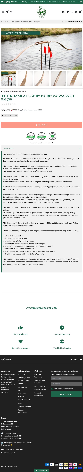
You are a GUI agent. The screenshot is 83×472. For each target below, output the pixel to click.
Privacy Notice (40, 390)
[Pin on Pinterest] (73, 21)
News (20, 403)
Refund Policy (39, 386)
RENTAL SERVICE (24, 400)
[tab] (41, 148)
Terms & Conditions (38, 394)
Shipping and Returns (39, 381)
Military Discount (24, 407)
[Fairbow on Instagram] (9, 2)
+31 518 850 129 (8, 453)
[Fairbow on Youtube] (12, 2)
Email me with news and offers (63, 388)
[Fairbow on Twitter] (2, 2)
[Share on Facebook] (69, 21)
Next (79, 49)
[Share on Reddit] (79, 21)
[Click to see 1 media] (8, 78)
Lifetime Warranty (38, 375)
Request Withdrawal (22, 411)
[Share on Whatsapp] (75, 21)
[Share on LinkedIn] (77, 21)
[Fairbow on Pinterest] (7, 2)
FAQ (19, 390)
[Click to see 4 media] (58, 78)
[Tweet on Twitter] (71, 21)
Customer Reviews (22, 395)
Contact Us (22, 387)
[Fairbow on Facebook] (4, 2)
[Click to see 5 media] (74, 78)
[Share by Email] (81, 21)
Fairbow (14, 466)
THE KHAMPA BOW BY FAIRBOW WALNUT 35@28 (22, 21)
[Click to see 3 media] (41, 78)
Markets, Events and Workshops (24, 379)
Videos (20, 384)
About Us (21, 374)
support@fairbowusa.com (12, 449)
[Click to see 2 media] (25, 78)
